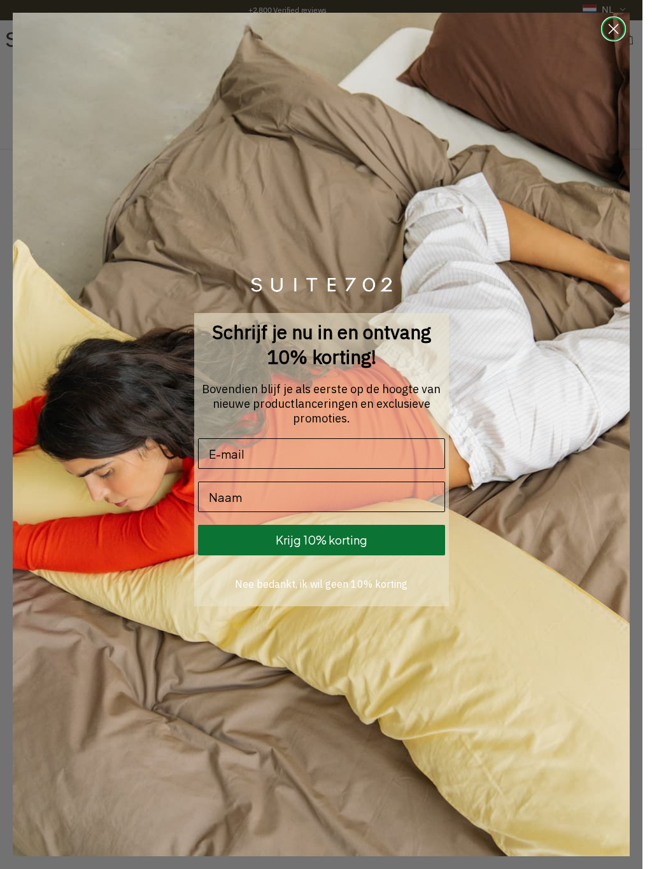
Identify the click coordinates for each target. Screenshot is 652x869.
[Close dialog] (613, 29)
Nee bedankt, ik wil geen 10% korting (321, 584)
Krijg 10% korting (321, 539)
